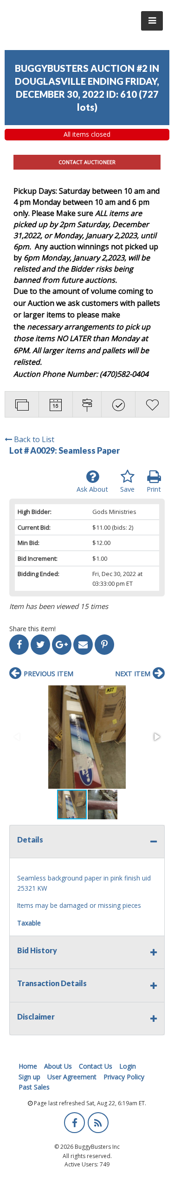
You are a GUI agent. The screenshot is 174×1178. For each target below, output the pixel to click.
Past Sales (34, 1087)
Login (127, 1066)
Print (154, 489)
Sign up (29, 1076)
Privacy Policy (123, 1076)
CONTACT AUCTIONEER (87, 161)
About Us (58, 1066)
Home (28, 1066)
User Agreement (72, 1076)
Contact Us (95, 1066)
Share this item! (32, 628)
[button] (87, 737)
